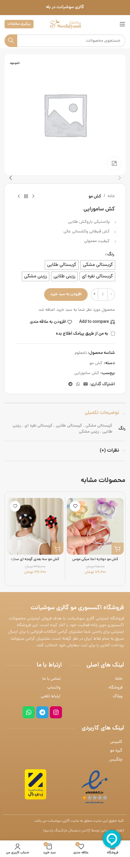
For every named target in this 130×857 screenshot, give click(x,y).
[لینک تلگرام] (70, 384)
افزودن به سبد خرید (66, 294)
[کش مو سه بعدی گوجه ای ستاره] (35, 526)
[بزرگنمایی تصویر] (114, 163)
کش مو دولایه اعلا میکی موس (95, 559)
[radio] (98, 264)
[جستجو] (11, 40)
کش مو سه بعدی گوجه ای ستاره (35, 559)
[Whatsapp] (29, 712)
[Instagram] (56, 712)
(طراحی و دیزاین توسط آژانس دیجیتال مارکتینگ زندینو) (83, 830)
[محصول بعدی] (18, 196)
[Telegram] (42, 712)
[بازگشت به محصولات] (26, 196)
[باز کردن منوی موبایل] (122, 24)
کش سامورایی (86, 373)
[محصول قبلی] (33, 196)
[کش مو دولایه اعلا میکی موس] (95, 526)
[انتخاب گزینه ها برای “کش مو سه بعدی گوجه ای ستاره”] (57, 549)
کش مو (95, 196)
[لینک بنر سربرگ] (65, 7)
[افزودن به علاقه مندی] (75, 506)
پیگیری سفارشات (19, 24)
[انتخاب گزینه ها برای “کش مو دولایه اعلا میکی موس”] (118, 549)
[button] (119, 178)
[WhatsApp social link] (78, 384)
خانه (111, 196)
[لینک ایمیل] (85, 384)
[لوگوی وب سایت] (65, 24)
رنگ (110, 254)
